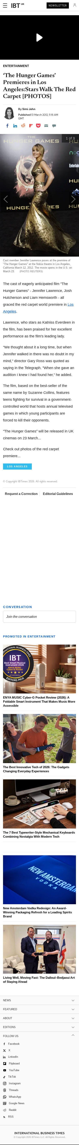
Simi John (28, 109)
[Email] (46, 125)
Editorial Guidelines (58, 494)
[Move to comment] (54, 125)
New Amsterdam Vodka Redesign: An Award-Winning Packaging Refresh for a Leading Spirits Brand (37, 912)
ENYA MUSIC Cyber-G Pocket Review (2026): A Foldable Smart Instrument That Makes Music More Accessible (39, 701)
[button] (73, 199)
